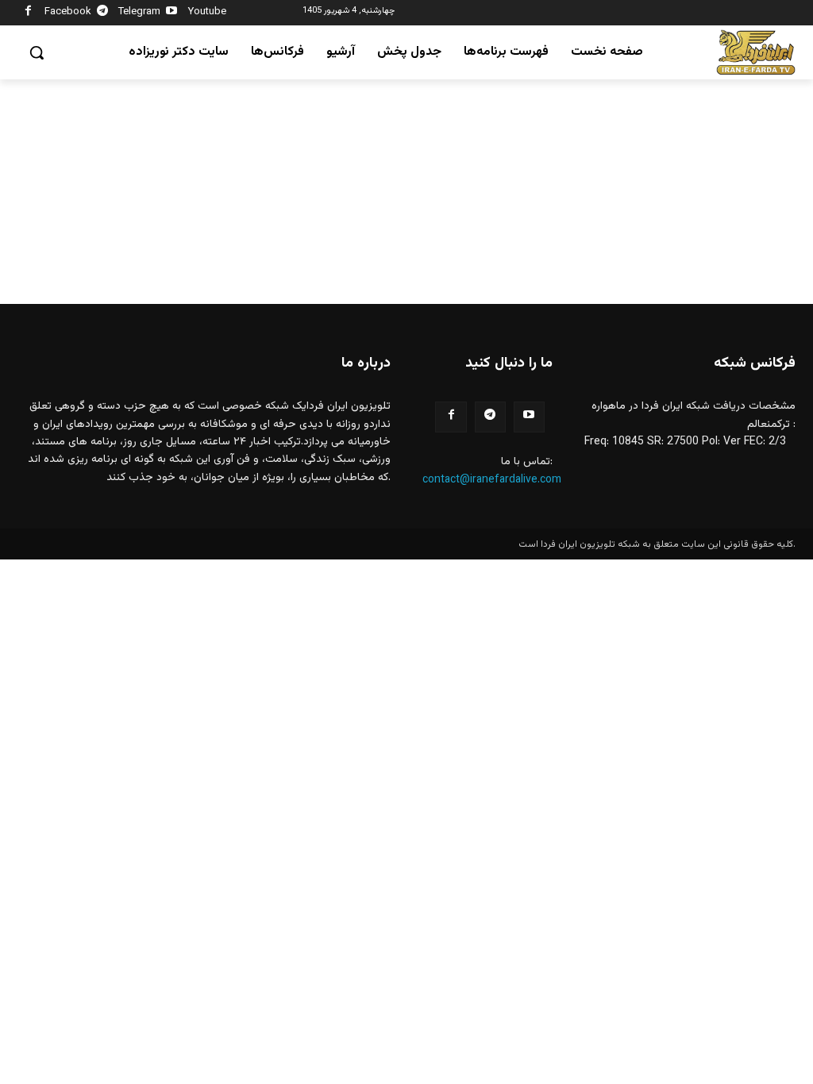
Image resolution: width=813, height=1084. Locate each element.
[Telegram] (103, 13)
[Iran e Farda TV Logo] (756, 52)
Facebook (67, 12)
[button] (36, 52)
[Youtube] (172, 13)
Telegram (139, 12)
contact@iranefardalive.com (491, 480)
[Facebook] (28, 13)
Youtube (207, 12)
